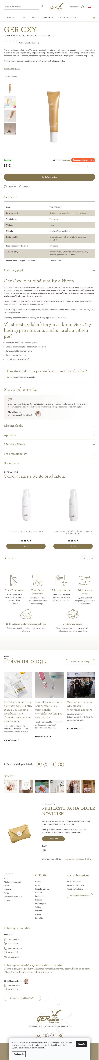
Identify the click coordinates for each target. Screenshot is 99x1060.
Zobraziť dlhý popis (12, 68)
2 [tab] (9, 559)
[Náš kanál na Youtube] (38, 764)
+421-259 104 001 (15, 948)
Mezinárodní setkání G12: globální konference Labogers (79, 706)
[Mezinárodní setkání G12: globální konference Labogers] (81, 685)
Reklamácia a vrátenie (13, 896)
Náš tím (38, 892)
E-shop (38, 881)
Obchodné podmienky (13, 882)
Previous (85, 558)
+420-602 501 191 (14, 939)
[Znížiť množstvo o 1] (81, 167)
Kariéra (38, 914)
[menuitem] (16, 18)
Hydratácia (54, 213)
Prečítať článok (10, 740)
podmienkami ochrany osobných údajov (77, 859)
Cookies (7, 900)
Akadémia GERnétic (75, 889)
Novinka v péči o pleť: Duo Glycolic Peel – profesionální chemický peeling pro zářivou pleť (48, 710)
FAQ (5, 878)
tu (44, 1048)
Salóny (38, 907)
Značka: (11, 76)
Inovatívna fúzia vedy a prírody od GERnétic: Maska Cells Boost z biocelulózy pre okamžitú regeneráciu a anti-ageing (18, 712)
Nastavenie (19, 1054)
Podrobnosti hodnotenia (29, 43)
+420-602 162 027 (15, 985)
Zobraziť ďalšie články (80, 661)
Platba (6, 893)
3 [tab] (12, 559)
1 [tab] (5, 559)
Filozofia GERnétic (42, 889)
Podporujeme (40, 903)
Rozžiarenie (83, 213)
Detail (26, 546)
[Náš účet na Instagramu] (46, 764)
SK (91, 6)
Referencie (39, 896)
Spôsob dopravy (63, 160)
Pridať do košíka (49, 177)
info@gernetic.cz (15, 957)
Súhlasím (81, 1044)
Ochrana (62, 213)
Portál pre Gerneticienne (80, 895)
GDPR (6, 885)
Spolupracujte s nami (75, 885)
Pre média (39, 910)
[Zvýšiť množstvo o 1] (94, 167)
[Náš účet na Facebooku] (53, 764)
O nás (37, 885)
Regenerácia (72, 213)
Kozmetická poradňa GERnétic (22, 998)
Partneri (38, 900)
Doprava (7, 889)
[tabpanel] (26, 517)
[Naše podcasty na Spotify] (61, 764)
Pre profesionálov (74, 881)
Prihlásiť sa (53, 838)
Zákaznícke (54, 219)
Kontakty (39, 918)
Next (92, 558)
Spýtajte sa (11, 377)
